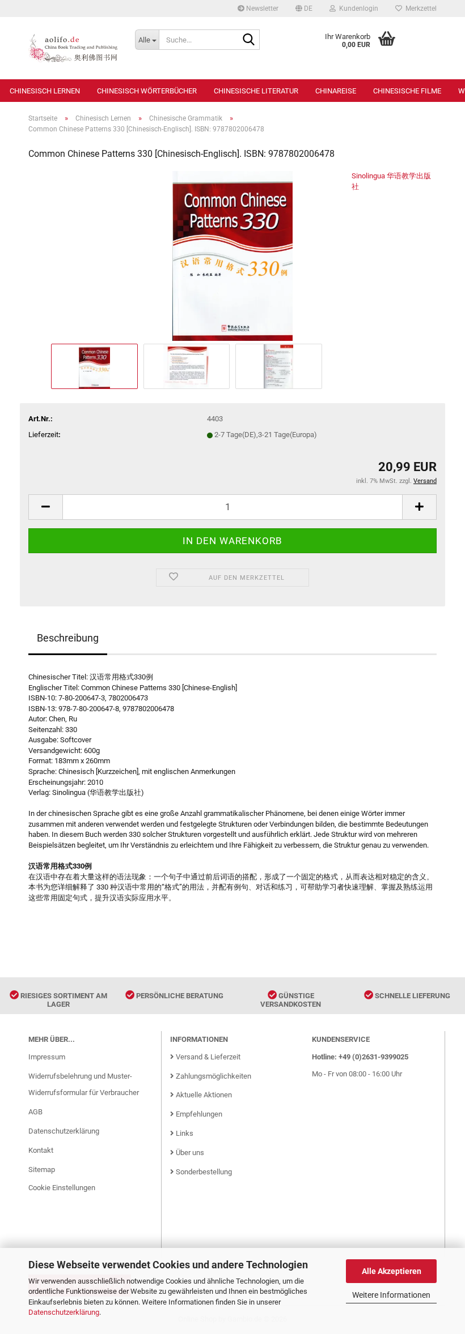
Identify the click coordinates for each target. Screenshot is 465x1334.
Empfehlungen (198, 1114)
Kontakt (40, 1150)
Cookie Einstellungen (61, 1187)
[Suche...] (249, 40)
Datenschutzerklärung (63, 1312)
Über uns (189, 1152)
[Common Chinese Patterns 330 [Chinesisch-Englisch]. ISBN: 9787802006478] (232, 255)
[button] (304, 8)
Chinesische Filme (407, 91)
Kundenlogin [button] (357, 8)
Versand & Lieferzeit (207, 1057)
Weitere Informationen (391, 1294)
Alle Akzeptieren (391, 1271)
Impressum (46, 1057)
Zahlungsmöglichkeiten (212, 1076)
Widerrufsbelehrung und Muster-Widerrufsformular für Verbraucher (83, 1084)
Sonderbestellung (203, 1172)
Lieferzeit (43, 434)
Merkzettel (419, 8)
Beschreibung (68, 638)
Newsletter (261, 8)
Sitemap (41, 1169)
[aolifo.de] (73, 48)
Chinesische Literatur (256, 91)
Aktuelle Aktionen (203, 1095)
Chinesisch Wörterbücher (147, 91)
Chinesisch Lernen (45, 91)
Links (183, 1133)
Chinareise (335, 91)
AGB (35, 1112)
